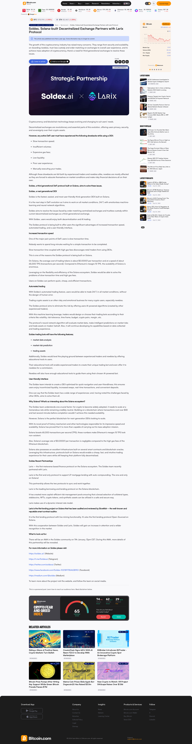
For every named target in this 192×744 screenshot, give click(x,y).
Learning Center (103, 716)
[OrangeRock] (32, 14)
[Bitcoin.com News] (29, 3)
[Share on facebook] (116, 61)
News (72, 4)
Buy (79, 4)
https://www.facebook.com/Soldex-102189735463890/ (54, 570)
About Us (75, 709)
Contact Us (76, 713)
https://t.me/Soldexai (38, 559)
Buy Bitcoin (128, 716)
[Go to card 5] (158, 69)
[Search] (154, 3)
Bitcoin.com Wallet (130, 713)
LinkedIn (152, 720)
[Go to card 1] (150, 69)
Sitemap (75, 726)
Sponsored (64, 25)
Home (65, 4)
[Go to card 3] (154, 69)
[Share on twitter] (120, 61)
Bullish (119, 617)
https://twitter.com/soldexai (41, 564)
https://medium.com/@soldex (42, 575)
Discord (152, 716)
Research (95, 4)
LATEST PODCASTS (146, 178)
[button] (67, 61)
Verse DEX (127, 720)
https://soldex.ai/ (36, 553)
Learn (87, 4)
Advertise (116, 4)
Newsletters (105, 4)
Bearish (103, 617)
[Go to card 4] (156, 69)
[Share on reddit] (123, 61)
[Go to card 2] (152, 69)
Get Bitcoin (165, 24)
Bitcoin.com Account (131, 709)
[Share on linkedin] (127, 61)
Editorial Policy (77, 720)
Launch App (163, 4)
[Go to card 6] (161, 69)
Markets (101, 713)
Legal (74, 723)
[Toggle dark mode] (148, 3)
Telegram (152, 709)
